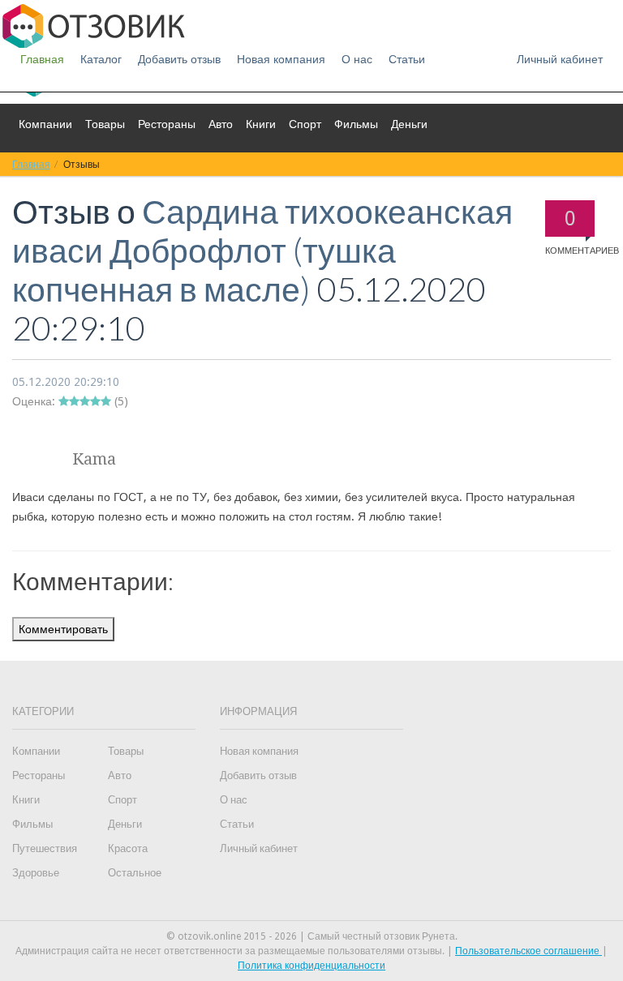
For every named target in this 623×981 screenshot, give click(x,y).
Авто (220, 124)
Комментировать (63, 629)
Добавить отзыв (179, 59)
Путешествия (44, 848)
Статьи (407, 59)
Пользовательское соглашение (528, 951)
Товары (105, 124)
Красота (128, 848)
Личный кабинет (560, 59)
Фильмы (356, 124)
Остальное (134, 873)
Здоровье (35, 873)
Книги (261, 124)
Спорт (305, 124)
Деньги (409, 124)
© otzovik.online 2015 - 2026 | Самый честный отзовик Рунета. (312, 936)
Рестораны (166, 124)
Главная (42, 59)
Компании (45, 124)
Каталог (101, 59)
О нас (357, 59)
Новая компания (281, 59)
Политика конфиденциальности (311, 965)
